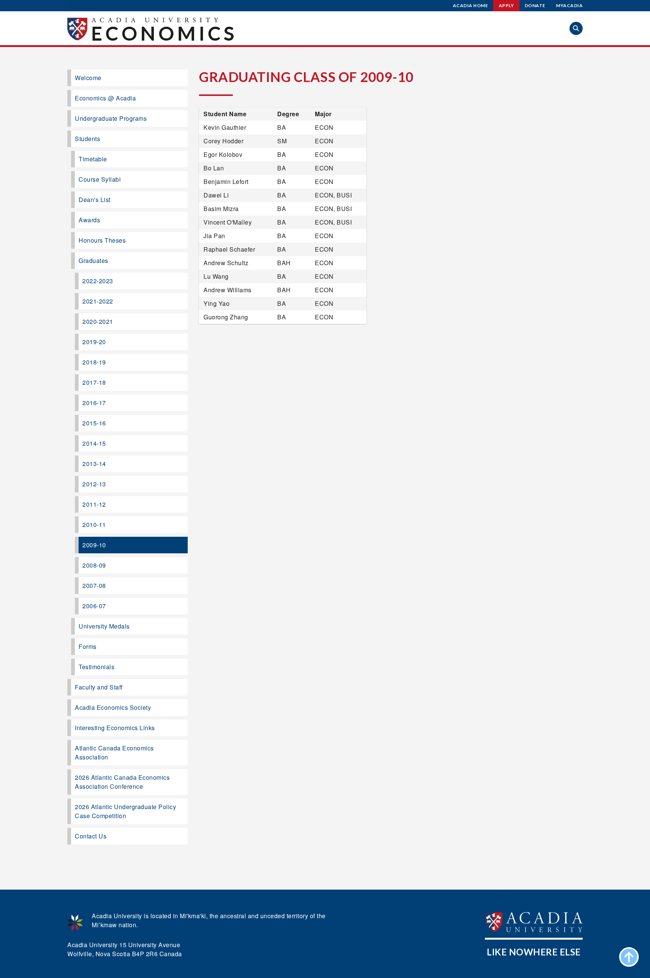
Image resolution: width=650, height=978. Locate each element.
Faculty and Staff (99, 687)
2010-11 (94, 524)
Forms (88, 646)
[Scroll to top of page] (629, 957)
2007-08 (94, 585)
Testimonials (96, 666)
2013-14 (94, 463)
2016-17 (94, 402)
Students (87, 138)
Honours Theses (102, 240)
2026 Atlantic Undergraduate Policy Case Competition (125, 811)
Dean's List (95, 199)
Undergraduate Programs (111, 118)
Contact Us (90, 836)
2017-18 (94, 382)
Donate (535, 5)
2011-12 (94, 504)
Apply (506, 5)
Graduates (93, 260)
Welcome (88, 77)
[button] (576, 28)
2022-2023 (97, 280)
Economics (164, 33)
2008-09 (94, 565)
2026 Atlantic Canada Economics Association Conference (122, 782)
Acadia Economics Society (113, 707)
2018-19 (94, 362)
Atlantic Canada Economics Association (114, 752)
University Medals (104, 626)
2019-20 (94, 341)
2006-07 (94, 605)
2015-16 (94, 423)
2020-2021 (97, 321)
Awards (89, 220)
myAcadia (569, 5)
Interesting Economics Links (115, 727)
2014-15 (94, 443)
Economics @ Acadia (105, 98)
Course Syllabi (100, 179)
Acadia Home (470, 5)
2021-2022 (97, 301)
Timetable (93, 159)
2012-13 (94, 484)
